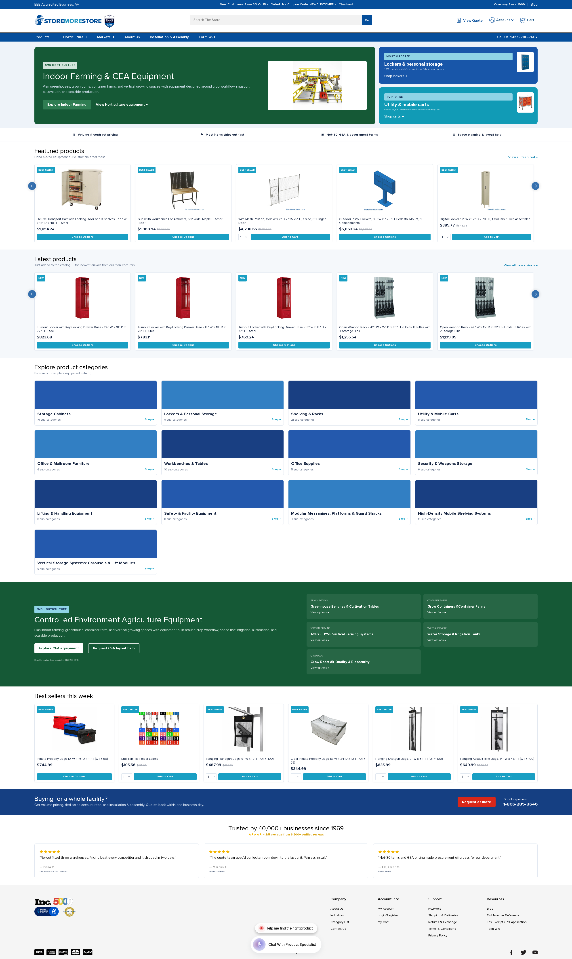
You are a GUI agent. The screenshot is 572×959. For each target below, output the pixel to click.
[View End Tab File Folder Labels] (159, 729)
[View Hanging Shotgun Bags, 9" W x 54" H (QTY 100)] (413, 729)
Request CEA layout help (114, 648)
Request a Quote (476, 802)
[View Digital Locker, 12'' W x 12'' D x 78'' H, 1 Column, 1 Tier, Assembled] (486, 189)
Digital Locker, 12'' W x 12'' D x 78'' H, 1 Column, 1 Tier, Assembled (485, 219)
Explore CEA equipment (59, 648)
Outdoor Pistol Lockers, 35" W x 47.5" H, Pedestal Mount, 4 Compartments (380, 221)
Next (535, 186)
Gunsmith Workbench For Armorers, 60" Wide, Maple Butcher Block (180, 221)
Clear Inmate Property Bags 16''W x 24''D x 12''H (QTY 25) (328, 760)
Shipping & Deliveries (443, 915)
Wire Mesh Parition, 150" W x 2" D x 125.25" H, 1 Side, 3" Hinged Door (282, 221)
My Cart (383, 922)
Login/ (382, 915)
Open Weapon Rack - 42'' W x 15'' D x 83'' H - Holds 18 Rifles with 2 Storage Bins (485, 329)
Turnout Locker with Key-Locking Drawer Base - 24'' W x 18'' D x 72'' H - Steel (81, 329)
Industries (337, 915)
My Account (386, 909)
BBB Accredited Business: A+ (56, 4)
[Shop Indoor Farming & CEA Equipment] (317, 85)
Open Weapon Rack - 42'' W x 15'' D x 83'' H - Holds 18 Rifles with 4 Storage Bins (385, 329)
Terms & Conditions (442, 929)
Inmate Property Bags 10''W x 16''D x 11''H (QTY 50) (72, 759)
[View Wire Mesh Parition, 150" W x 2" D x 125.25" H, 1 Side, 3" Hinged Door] (284, 189)
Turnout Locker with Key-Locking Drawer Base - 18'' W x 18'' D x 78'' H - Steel (182, 329)
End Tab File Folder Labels (139, 759)
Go (367, 20)
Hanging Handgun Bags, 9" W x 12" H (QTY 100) (240, 759)
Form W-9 (207, 37)
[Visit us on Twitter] (523, 952)
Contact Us (338, 929)
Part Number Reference (503, 915)
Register (392, 915)
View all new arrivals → (521, 265)
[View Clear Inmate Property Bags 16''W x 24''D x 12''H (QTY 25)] (328, 729)
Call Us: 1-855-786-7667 (517, 37)
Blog (534, 4)
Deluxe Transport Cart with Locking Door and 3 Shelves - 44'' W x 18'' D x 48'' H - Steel (81, 221)
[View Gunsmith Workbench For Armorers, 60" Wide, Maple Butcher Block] (183, 189)
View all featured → (523, 157)
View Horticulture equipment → (122, 104)
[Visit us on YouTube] (535, 952)
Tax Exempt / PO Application (507, 922)
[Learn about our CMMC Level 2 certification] (109, 21)
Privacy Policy (437, 935)
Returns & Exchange (442, 922)
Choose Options (83, 237)
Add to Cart (290, 237)
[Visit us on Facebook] (511, 952)
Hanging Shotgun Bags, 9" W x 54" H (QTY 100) (409, 759)
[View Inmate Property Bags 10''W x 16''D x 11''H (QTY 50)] (74, 729)
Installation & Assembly (169, 37)
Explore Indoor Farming (66, 104)
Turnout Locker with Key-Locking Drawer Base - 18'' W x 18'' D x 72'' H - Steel (282, 329)
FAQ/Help (434, 909)
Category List (339, 922)
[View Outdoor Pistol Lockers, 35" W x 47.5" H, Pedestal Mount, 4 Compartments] (385, 189)
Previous (32, 186)
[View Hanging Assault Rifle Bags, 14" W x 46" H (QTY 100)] (498, 729)
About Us (132, 37)
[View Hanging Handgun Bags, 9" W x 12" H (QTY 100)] (244, 729)
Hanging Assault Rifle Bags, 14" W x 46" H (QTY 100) (497, 759)
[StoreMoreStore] (67, 21)
